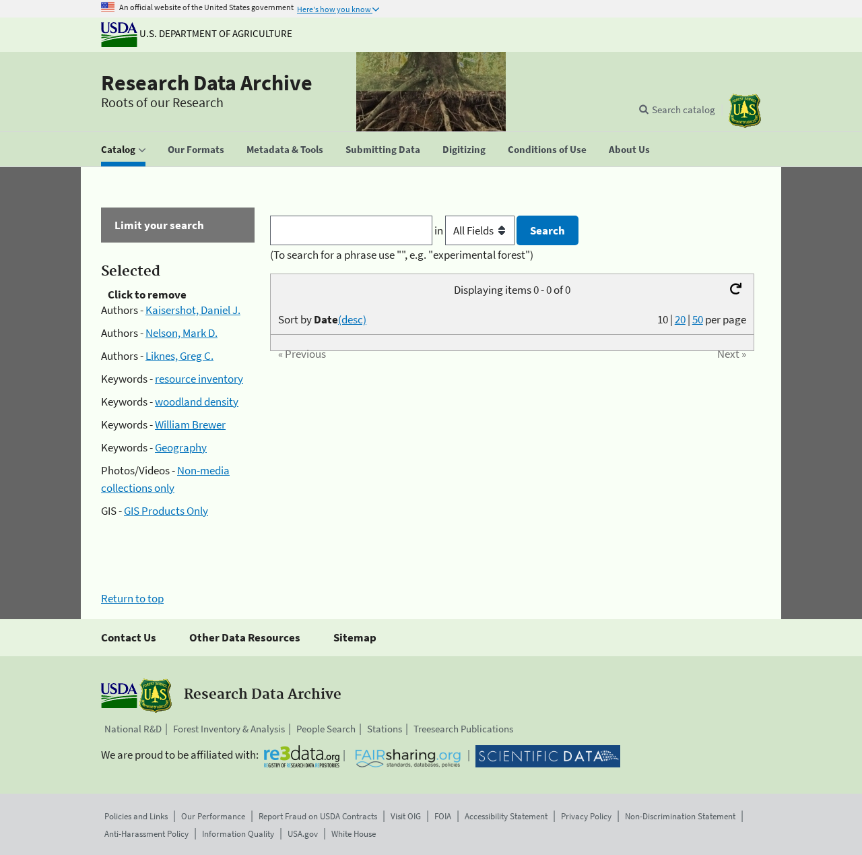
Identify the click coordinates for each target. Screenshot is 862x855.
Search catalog (683, 109)
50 (697, 319)
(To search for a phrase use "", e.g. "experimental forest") (401, 254)
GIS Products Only (166, 510)
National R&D (133, 728)
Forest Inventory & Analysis (229, 728)
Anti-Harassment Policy (146, 834)
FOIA (442, 816)
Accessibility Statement (506, 816)
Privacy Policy (586, 816)
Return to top (132, 598)
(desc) (352, 319)
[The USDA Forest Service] (745, 111)
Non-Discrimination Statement (680, 816)
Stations (384, 728)
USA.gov (303, 834)
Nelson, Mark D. (181, 332)
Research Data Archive (206, 82)
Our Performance (213, 816)
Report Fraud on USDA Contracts (318, 816)
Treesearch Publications (463, 728)
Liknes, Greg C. (179, 355)
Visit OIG (406, 816)
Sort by (322, 319)
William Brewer (190, 424)
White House (353, 834)
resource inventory (199, 378)
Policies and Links (136, 816)
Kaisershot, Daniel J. (192, 310)
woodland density (196, 401)
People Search (326, 728)
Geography (181, 447)
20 (680, 319)
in (439, 230)
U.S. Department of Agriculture (214, 33)
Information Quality (238, 834)
